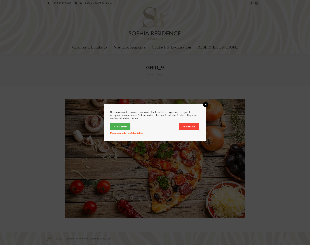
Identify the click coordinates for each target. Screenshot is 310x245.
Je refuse (188, 126)
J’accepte (120, 126)
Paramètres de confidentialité (126, 133)
